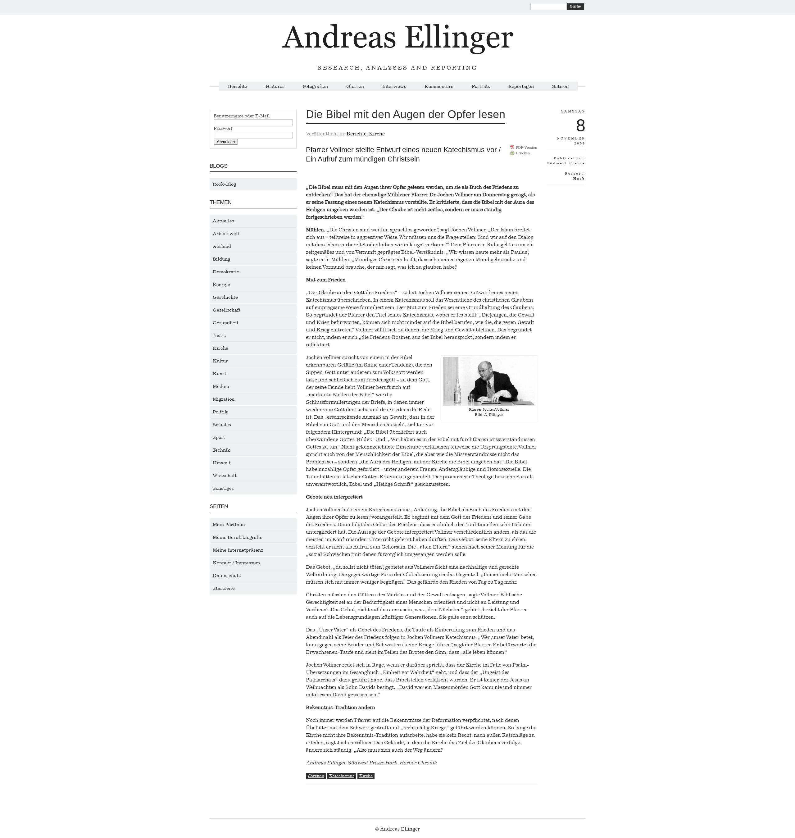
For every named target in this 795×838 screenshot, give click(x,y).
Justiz (219, 335)
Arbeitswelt (226, 233)
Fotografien (315, 86)
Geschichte (225, 297)
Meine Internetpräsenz (238, 550)
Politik (220, 412)
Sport (219, 437)
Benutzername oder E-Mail (242, 116)
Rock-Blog (224, 184)
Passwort (223, 128)
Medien (221, 386)
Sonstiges (223, 488)
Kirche (220, 348)
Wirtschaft (225, 475)
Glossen (355, 86)
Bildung (221, 259)
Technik (221, 450)
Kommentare (439, 86)
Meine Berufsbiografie (237, 537)
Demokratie (226, 272)
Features (275, 86)
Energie (221, 284)
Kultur (220, 361)
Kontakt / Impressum (236, 563)
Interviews (394, 86)
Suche (575, 6)
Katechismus (341, 775)
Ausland (222, 246)
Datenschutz (227, 575)
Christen (316, 775)
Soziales (222, 424)
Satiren (560, 86)
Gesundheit (225, 323)
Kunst (219, 373)
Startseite (224, 588)
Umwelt (222, 463)
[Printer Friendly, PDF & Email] (523, 152)
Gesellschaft (227, 310)
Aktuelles (223, 221)
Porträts (481, 86)
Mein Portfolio (229, 524)
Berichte (237, 86)
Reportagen (521, 86)
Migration (223, 399)
